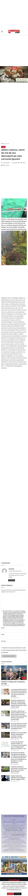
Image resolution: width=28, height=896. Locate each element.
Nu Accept (17, 894)
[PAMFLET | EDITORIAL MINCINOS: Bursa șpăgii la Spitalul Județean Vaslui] (5, 778)
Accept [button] (10, 894)
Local (7, 143)
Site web (3, 641)
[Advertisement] (14, 14)
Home (3, 143)
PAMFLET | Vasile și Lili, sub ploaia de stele (13, 683)
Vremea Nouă (6, 162)
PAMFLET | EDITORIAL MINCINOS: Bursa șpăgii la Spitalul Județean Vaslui (18, 777)
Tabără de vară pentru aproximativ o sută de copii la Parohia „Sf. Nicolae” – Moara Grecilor (19, 769)
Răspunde (11, 580)
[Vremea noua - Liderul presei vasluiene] (14, 31)
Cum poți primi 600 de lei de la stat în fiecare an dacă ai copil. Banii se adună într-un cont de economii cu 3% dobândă (19, 693)
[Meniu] (2, 32)
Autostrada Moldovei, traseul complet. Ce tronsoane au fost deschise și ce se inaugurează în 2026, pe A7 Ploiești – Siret (19, 745)
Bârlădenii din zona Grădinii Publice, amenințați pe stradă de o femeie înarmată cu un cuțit (19, 735)
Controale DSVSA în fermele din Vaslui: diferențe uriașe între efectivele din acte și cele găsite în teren (19, 726)
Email (2, 634)
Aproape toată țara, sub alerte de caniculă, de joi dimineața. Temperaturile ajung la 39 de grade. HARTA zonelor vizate (19, 704)
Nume (2, 628)
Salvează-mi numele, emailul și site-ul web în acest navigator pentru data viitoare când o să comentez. (14, 650)
